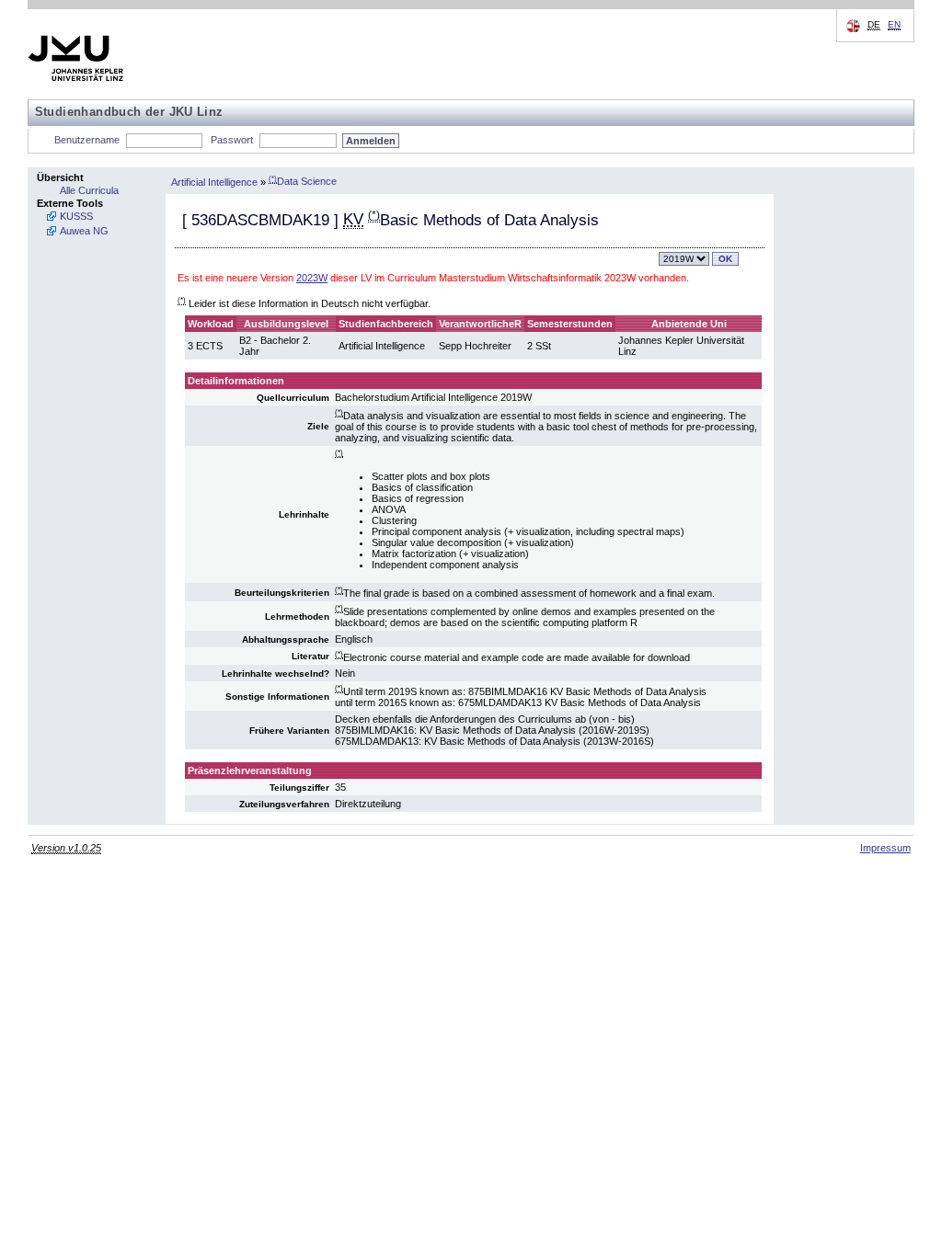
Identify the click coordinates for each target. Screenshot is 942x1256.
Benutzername (87, 139)
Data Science (303, 181)
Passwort (232, 139)
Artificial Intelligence (214, 181)
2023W (311, 277)
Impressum (885, 847)
